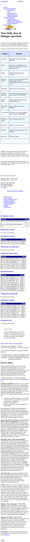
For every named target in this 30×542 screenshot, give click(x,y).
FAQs (8, 11)
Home (5, 7)
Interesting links (8, 204)
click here (6, 534)
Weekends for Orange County (9, 253)
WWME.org (7, 207)
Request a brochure (12, 14)
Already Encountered (9, 202)
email (5, 187)
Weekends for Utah (6, 320)
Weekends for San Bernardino (9, 293)
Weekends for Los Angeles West (10, 246)
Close (2, 540)
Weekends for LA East (7, 216)
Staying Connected (9, 17)
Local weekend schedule (10, 199)
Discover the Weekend (10, 8)
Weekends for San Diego (7, 300)
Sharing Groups (11, 19)
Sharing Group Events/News (14, 22)
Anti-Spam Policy (18, 343)
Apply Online (7, 25)
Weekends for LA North (7, 229)
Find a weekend (8, 198)
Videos (6, 205)
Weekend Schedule (12, 16)
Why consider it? (11, 13)
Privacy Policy (8, 343)
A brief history (11, 10)
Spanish (27, 1)
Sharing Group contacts (13, 20)
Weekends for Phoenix (7, 271)
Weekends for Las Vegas (7, 236)
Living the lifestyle (12, 23)
